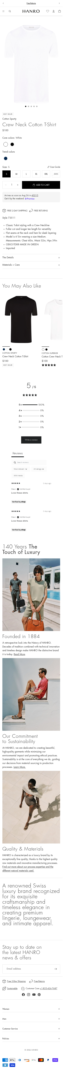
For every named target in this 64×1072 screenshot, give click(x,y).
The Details (8, 257)
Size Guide (55, 167)
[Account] (53, 11)
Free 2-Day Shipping (17, 211)
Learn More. (20, 767)
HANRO (34, 1050)
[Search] (10, 11)
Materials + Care (11, 265)
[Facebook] (23, 994)
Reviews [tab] (18, 453)
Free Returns (31, 3)
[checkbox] (18, 475)
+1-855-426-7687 (48, 988)
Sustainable (12, 988)
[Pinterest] (39, 994)
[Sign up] (56, 969)
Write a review (31, 440)
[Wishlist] (47, 11)
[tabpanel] (31, 496)
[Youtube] (34, 994)
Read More (19, 654)
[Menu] (3, 11)
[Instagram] (28, 994)
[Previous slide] (3, 3)
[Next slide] (59, 3)
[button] (31, 405)
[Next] (57, 330)
